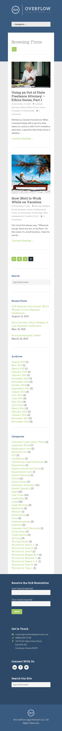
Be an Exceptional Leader (26, 335)
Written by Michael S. (24, 558)
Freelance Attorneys (23, 485)
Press (15, 518)
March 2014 (18, 408)
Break (14, 209)
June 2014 (17, 398)
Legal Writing (20, 504)
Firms (42, 107)
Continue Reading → (23, 138)
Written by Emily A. (23, 544)
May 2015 (17, 365)
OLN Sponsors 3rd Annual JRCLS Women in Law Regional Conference (30, 309)
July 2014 (17, 395)
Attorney (38, 206)
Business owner (25, 209)
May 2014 (17, 401)
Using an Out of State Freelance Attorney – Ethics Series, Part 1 (28, 96)
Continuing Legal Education (28, 461)
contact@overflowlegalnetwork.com (31, 634)
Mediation (18, 508)
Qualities (17, 524)
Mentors (16, 511)
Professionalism (21, 521)
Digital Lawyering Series (26, 468)
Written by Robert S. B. (25, 561)
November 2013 (20, 421)
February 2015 (19, 371)
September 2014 (21, 388)
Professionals (28, 110)
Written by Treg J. (22, 567)
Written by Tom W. (23, 564)
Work (36, 216)
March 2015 (18, 368)
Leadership (18, 498)
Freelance (16, 110)
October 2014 (19, 385)
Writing (16, 538)
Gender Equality (21, 488)
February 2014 (19, 411)
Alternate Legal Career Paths (28, 441)
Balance (46, 206)
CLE (14, 455)
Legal (15, 501)
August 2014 (18, 391)
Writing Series (20, 541)
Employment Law (22, 471)
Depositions (18, 465)
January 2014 (19, 414)
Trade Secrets (19, 534)
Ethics (23, 107)
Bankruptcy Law (21, 448)
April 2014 (17, 404)
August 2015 (18, 361)
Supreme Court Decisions (26, 528)
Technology (36, 212)
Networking (19, 514)
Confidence (18, 458)
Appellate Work (21, 445)
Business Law (19, 451)
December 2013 (20, 418)
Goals (15, 491)
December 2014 (20, 378)
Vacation (28, 216)
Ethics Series (33, 107)
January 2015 (19, 375)
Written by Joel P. (22, 551)
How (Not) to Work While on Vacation (26, 200)
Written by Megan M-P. (25, 554)
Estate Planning (21, 475)
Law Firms (18, 494)
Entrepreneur (39, 209)
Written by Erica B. (23, 548)
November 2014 (20, 381)
